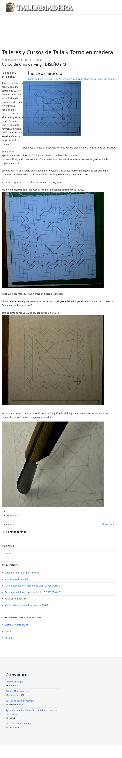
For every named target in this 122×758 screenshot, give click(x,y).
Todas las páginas (106, 78)
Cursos (32, 26)
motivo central (89, 78)
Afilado (8, 631)
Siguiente (12, 515)
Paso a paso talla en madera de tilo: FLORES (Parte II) (32, 592)
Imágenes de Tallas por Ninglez (21, 572)
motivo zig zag (74, 78)
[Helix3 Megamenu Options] (114, 7)
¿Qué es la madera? (15, 598)
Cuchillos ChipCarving (16, 624)
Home (22, 26)
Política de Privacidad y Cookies (62, 751)
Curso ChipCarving (50, 26)
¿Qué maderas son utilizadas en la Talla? (26, 605)
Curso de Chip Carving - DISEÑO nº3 (47, 78)
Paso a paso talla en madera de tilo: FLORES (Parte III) (33, 585)
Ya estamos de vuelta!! (16, 579)
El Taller (8, 637)
